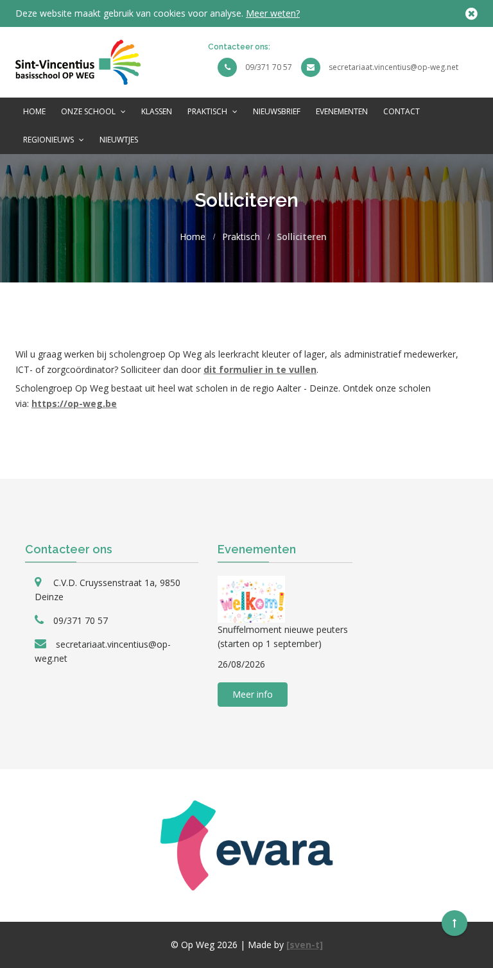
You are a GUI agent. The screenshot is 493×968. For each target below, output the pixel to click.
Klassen (156, 111)
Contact (401, 111)
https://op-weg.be (74, 403)
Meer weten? (273, 13)
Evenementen (342, 111)
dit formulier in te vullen (259, 369)
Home (34, 111)
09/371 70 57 (268, 67)
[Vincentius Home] (78, 61)
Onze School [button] (89, 111)
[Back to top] (454, 923)
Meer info (252, 694)
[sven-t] (304, 944)
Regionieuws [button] (49, 139)
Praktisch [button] (208, 111)
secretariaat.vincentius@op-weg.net (393, 67)
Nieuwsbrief (276, 111)
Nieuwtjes (118, 139)
